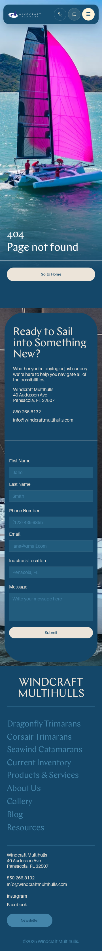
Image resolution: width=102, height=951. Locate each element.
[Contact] (74, 14)
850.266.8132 (27, 411)
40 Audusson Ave (30, 395)
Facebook (17, 904)
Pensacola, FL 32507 (34, 400)
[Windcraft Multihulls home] (24, 14)
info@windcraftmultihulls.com (43, 420)
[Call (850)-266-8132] (60, 14)
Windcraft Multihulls (33, 389)
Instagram (17, 896)
